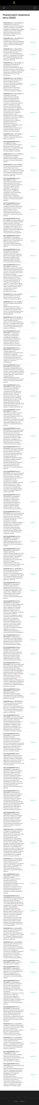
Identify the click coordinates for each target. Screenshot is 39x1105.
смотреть (33, 29)
